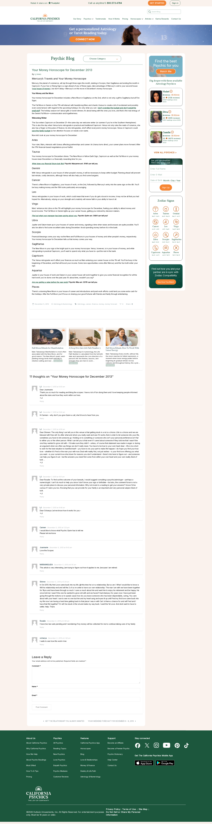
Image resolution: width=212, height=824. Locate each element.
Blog (82, 754)
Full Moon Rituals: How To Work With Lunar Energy (122, 349)
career (88, 304)
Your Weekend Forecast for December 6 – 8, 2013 (111, 721)
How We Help (32, 754)
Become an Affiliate (115, 743)
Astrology (81, 304)
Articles (148, 19)
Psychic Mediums (60, 771)
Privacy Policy (113, 809)
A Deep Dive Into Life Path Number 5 (85, 348)
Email (34, 695)
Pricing (125, 19)
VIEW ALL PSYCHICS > (165, 152)
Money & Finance (87, 765)
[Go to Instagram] (156, 745)
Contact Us (176, 19)
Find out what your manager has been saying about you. (54, 216)
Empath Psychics (60, 765)
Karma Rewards (162, 19)
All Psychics (58, 743)
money (101, 304)
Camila (166, 132)
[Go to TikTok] (186, 745)
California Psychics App (90, 743)
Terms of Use (129, 809)
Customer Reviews (61, 777)
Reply (42, 401)
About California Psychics (36, 743)
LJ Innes (38, 74)
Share (128, 304)
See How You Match (166, 282)
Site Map (143, 809)
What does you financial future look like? (48, 164)
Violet (166, 91)
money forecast (111, 304)
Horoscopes (135, 19)
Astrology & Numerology (63, 304)
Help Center (113, 760)
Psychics (87, 19)
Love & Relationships (89, 760)
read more (58, 361)
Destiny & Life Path (88, 771)
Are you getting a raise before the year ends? (50, 282)
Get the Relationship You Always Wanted (64, 721)
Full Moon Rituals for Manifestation (47, 348)
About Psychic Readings (36, 760)
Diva (165, 112)
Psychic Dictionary (115, 754)
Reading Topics (59, 748)
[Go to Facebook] (138, 745)
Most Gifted (31, 765)
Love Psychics (59, 760)
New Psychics (59, 754)
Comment (36, 666)
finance (95, 304)
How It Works (114, 19)
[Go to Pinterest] (176, 745)
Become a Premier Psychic (119, 748)
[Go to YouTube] (166, 745)
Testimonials (100, 19)
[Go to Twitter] (147, 745)
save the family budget (41, 131)
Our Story (77, 19)
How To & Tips (32, 771)
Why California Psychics (36, 748)
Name (35, 686)
